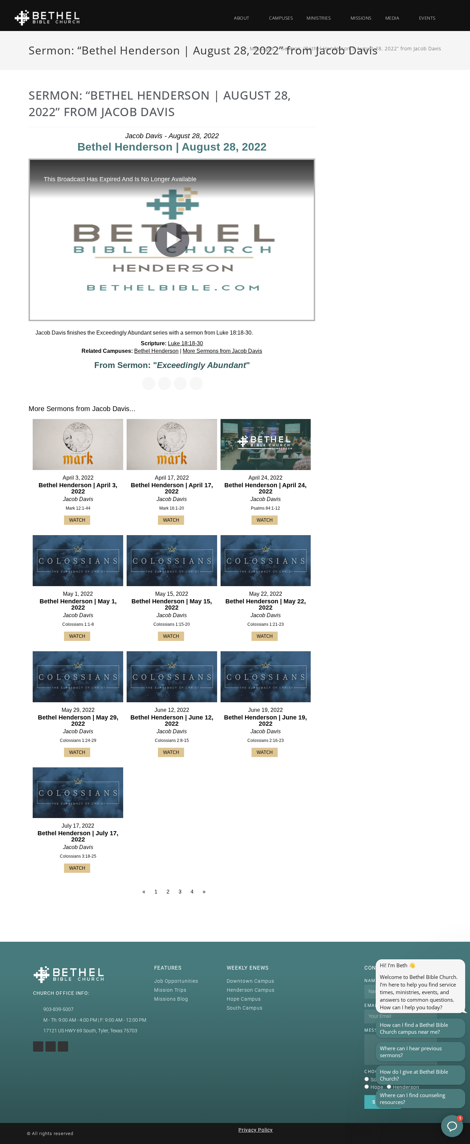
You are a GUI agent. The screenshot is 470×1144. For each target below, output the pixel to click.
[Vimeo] (63, 1046)
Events (427, 18)
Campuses (281, 18)
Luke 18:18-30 (185, 343)
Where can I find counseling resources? (412, 1098)
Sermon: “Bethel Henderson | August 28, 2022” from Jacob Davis (361, 48)
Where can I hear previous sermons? (411, 1052)
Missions (361, 18)
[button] (450, 18)
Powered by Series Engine (289, 911)
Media (392, 18)
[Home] (240, 48)
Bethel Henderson (156, 351)
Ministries (319, 18)
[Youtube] (50, 1046)
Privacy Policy (255, 1130)
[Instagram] (38, 1046)
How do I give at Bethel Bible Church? (414, 1075)
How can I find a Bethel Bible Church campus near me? (414, 1028)
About (241, 18)
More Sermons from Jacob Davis (222, 351)
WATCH (77, 520)
